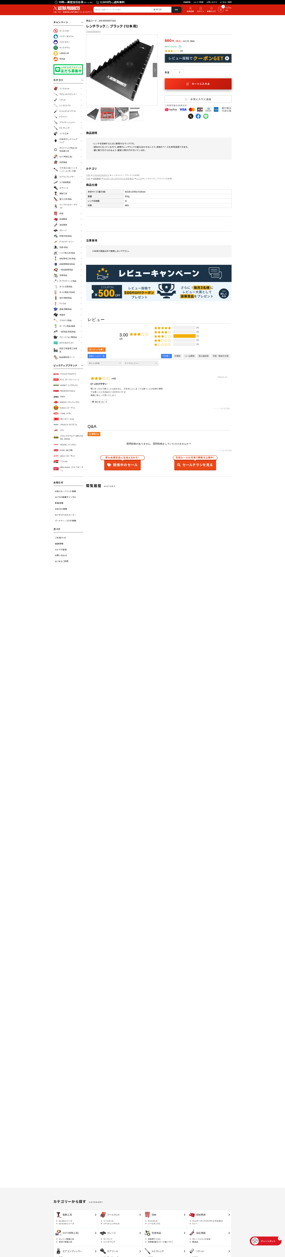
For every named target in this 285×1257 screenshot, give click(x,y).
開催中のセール (122, 462)
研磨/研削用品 (65, 236)
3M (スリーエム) (67, 419)
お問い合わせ (211, 2)
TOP (88, 175)
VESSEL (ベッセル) (68, 444)
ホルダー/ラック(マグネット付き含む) (118, 179)
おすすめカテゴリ (66, 343)
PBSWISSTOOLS (67, 391)
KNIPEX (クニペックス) (69, 402)
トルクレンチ (64, 128)
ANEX (62, 396)
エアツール (63, 188)
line (205, 116)
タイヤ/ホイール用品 (67, 281)
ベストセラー (64, 42)
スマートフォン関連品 (68, 337)
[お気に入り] (211, 9)
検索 (176, 10)
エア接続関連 (65, 182)
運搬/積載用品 (65, 309)
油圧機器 (63, 225)
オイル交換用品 (65, 286)
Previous (88, 70)
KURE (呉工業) (66, 450)
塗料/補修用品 (65, 298)
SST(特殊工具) (65, 156)
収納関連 (63, 219)
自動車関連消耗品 (67, 264)
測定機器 (63, 162)
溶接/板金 (63, 247)
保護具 (62, 315)
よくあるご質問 (226, 2)
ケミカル (62, 303)
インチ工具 (63, 133)
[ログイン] (200, 9)
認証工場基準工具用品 (68, 350)
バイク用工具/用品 (67, 253)
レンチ (139, 179)
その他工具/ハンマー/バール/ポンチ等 (68, 169)
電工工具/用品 (65, 199)
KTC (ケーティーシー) (69, 379)
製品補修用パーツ (67, 357)
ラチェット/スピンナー (68, 94)
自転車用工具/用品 (67, 258)
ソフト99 (63, 461)
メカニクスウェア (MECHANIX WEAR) (71, 437)
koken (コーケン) (67, 408)
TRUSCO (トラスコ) (68, 424)
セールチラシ (64, 47)
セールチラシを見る (195, 462)
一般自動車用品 (66, 269)
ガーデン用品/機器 (67, 326)
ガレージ (63, 230)
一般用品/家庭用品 (67, 331)
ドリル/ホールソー (66, 241)
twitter (190, 116)
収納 (61, 213)
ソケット (62, 100)
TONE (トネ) (65, 413)
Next (155, 70)
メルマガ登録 (198, 2)
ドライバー (63, 117)
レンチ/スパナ (65, 105)
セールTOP (64, 31)
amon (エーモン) (67, 456)
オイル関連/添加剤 (67, 292)
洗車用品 (63, 275)
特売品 (62, 59)
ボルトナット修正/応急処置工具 (68, 149)
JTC (62, 430)
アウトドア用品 (65, 320)
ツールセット (64, 88)
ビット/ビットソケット (67, 111)
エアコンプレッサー (67, 176)
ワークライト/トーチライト (68, 206)
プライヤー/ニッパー (67, 122)
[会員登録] (189, 9)
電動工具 (63, 193)
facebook (198, 116)
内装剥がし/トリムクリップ (68, 140)
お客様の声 (64, 53)
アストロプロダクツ (68, 374)
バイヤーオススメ (66, 36)
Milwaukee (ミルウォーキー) (71, 468)
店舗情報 (187, 2)
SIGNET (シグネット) (68, 385)
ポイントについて (179, 46)
